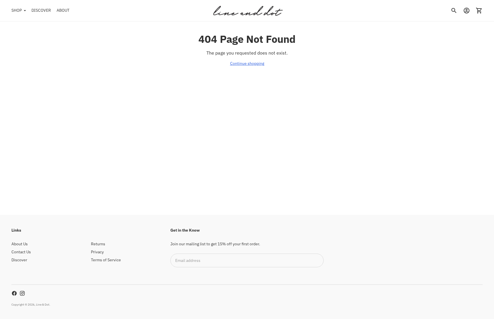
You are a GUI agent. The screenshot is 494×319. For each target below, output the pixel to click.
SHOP (16, 10)
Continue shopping (247, 63)
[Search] (454, 10)
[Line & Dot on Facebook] (14, 293)
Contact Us (21, 251)
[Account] (466, 10)
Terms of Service (106, 259)
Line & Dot (42, 304)
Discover (19, 259)
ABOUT (63, 10)
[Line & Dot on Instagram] (22, 293)
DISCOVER (41, 10)
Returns (98, 243)
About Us (19, 243)
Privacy (97, 251)
